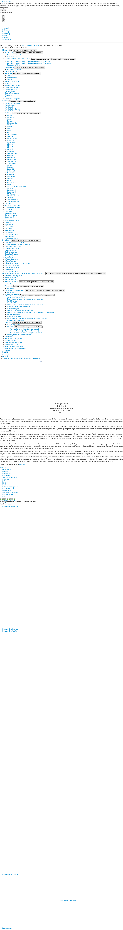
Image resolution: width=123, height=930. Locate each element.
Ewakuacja (8, 223)
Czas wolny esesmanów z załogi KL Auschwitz (26, 333)
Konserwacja (9, 67)
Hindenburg (11, 157)
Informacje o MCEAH (12, 344)
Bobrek (9, 127)
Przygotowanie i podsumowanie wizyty (18, 244)
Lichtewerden (11, 171)
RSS (4, 485)
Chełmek (10, 136)
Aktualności (9, 52)
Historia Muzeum (10, 91)
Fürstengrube (11, 142)
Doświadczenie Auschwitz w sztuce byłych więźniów (25, 299)
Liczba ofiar (9, 226)
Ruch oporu (9, 219)
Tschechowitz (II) (13, 201)
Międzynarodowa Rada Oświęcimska (18, 59)
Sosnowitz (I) (11, 190)
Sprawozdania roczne (12, 87)
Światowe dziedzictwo (10, 492)
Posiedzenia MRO (13, 65)
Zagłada (8, 203)
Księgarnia (6, 30)
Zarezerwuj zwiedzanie (13, 246)
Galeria (9, 79)
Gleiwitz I (10, 144)
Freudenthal (11, 140)
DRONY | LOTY (7, 494)
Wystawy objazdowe (12, 295)
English (5, 37)
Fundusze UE (7, 491)
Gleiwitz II (10, 146)
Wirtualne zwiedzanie (12, 265)
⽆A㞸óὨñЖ (6, 39)
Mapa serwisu (7, 469)
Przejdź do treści (5, 1)
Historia (5, 101)
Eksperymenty (10, 217)
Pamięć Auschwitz (13, 314)
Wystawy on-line (10, 261)
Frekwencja (9, 269)
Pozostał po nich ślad (14, 316)
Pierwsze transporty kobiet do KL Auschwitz (24, 329)
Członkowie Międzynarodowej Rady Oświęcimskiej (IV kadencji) (29, 63)
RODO (4, 496)
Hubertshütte (11, 159)
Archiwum (8, 73)
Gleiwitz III (10, 148)
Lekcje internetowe (13, 324)
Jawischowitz (11, 163)
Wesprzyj (5, 32)
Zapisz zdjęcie (7, 928)
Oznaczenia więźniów (12, 207)
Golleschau (11, 152)
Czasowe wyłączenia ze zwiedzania (17, 263)
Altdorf (9, 115)
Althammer (11, 117)
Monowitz (10, 175)
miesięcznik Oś (12, 57)
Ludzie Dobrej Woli (13, 308)
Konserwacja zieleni (14, 69)
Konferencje (9, 286)
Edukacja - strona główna (13, 275)
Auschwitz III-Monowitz (12, 111)
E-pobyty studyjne (11, 279)
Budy (9, 130)
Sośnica (10, 188)
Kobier (9, 165)
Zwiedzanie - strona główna (14, 242)
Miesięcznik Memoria (14, 55)
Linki (4, 483)
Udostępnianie (12, 78)
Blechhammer (12, 125)
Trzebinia (10, 198)
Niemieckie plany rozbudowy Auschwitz (20, 310)
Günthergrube (12, 153)
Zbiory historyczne (11, 71)
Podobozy (8, 113)
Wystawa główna (11, 258)
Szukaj (4, 36)
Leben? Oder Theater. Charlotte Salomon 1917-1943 (25, 305)
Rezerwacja (6, 34)
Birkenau (10, 121)
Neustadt (10, 178)
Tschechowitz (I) (12, 200)
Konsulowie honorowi (12, 85)
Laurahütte (11, 169)
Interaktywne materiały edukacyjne (19, 335)
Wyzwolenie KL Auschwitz (16, 320)
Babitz (9, 119)
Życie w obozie (10, 211)
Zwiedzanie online (11, 250)
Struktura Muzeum (11, 89)
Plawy (9, 180)
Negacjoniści (9, 230)
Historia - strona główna (13, 103)
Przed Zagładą (10, 105)
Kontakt (7, 97)
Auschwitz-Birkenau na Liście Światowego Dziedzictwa (21, 359)
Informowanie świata (12, 221)
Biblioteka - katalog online (13, 338)
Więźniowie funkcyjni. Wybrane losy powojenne (26, 331)
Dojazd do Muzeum (11, 254)
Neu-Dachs (11, 177)
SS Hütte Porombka (14, 196)
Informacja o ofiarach (12, 238)
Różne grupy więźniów (12, 205)
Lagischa (10, 167)
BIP (3, 481)
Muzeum (5, 50)
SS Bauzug (11, 194)
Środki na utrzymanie (12, 81)
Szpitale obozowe (11, 215)
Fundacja (8, 83)
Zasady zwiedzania (11, 256)
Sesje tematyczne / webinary (15, 290)
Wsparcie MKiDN (8, 489)
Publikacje (8, 336)
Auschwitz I (9, 107)
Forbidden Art (12, 301)
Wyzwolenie (9, 224)
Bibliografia (9, 232)
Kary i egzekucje (10, 213)
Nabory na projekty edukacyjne (15, 348)
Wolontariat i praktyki (12, 340)
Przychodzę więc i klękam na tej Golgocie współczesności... (27, 318)
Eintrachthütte (12, 138)
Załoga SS (8, 228)
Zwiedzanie (6, 240)
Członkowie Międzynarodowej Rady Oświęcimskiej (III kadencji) (29, 61)
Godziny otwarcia (11, 252)
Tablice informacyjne (12, 267)
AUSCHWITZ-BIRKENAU (31, 46)
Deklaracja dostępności (13, 99)
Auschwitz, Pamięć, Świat (16, 297)
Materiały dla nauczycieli (13, 342)
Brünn (9, 129)
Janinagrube (11, 161)
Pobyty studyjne (10, 277)
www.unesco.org (24, 464)
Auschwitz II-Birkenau (12, 109)
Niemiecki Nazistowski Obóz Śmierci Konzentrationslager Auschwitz (30, 312)
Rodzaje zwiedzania (12, 248)
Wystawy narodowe (11, 260)
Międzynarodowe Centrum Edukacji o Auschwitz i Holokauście (23, 273)
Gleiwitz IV (11, 150)
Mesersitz (10, 173)
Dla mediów (6, 473)
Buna (9, 132)
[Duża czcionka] (4, 24)
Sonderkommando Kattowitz (16, 186)
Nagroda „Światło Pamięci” (14, 346)
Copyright (5, 479)
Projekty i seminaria (12, 281)
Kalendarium (9, 236)
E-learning (8, 322)
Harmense (10, 155)
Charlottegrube (12, 134)
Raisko (9, 184)
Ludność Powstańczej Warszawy (18, 307)
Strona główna (7, 28)
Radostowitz (11, 182)
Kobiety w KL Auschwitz (15, 303)
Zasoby (9, 76)
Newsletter (6, 475)
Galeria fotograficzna (12, 93)
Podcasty (10, 326)
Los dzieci (8, 209)
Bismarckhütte (12, 123)
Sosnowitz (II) (11, 192)
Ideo (9, 504)
